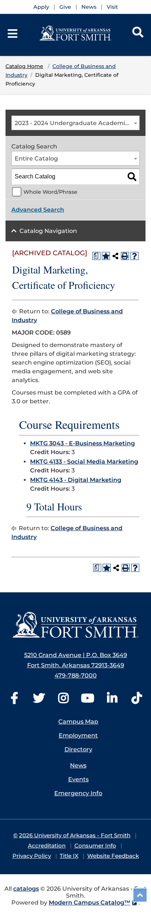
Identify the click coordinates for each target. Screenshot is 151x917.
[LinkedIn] (112, 700)
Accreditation (47, 845)
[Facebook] (14, 700)
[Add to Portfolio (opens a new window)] (106, 256)
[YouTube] (88, 700)
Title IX (69, 855)
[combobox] (75, 123)
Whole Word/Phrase (50, 192)
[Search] (138, 33)
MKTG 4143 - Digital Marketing (75, 479)
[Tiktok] (137, 700)
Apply (41, 7)
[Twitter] (39, 700)
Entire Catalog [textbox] (36, 158)
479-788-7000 (76, 675)
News (88, 7)
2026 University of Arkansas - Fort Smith (74, 835)
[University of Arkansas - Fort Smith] (75, 32)
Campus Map (78, 721)
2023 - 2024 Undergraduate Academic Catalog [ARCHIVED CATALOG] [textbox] (77, 123)
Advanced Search (37, 209)
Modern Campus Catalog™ (89, 902)
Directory (78, 749)
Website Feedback (113, 855)
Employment (78, 735)
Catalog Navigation (48, 230)
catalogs (26, 888)
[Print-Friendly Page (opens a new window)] (125, 256)
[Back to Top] (140, 895)
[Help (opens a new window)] (134, 256)
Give (65, 7)
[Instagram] (63, 700)
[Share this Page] (115, 256)
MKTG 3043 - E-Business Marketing (82, 443)
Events (78, 779)
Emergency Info (78, 793)
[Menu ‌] (12, 34)
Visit (112, 7)
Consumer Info (95, 845)
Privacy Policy (31, 855)
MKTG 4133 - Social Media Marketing (84, 461)
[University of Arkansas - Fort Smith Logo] (75, 625)
